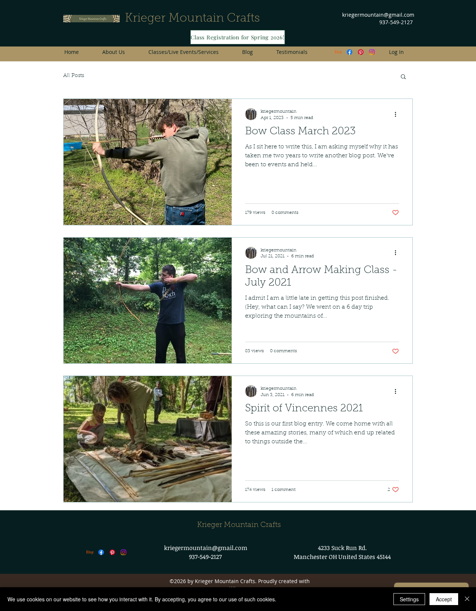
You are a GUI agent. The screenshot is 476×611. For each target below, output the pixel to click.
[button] (403, 77)
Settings (409, 599)
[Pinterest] (360, 52)
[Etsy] (338, 52)
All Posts (73, 75)
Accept (444, 599)
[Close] (467, 599)
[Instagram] (123, 552)
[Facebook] (349, 52)
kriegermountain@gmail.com (378, 14)
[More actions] (397, 114)
